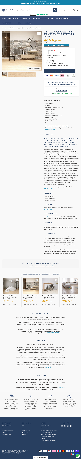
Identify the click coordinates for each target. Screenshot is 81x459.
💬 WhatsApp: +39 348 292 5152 (61, 93)
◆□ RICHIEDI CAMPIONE (56, 45)
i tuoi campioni (41, 457)
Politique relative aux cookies (48, 434)
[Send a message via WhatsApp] (77, 455)
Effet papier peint (26, 430)
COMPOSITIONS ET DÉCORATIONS (31, 18)
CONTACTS (28, 23)
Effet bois (24, 434)
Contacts (4, 428)
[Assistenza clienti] (11, 402)
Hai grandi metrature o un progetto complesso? (61, 83)
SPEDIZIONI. (48, 367)
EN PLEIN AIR (49, 18)
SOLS (3, 18)
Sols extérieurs (25, 428)
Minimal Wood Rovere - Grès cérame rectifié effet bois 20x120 (10, 297)
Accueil (4, 28)
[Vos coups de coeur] (74, 10)
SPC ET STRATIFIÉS (62, 18)
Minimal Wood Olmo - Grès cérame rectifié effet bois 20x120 (69, 297)
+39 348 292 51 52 (55, 3)
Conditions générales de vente (49, 430)
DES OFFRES (18, 23)
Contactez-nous (48, 217)
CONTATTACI (61, 387)
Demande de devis (6, 434)
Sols (23, 425)
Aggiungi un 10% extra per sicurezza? (56, 55)
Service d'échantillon (7, 430)
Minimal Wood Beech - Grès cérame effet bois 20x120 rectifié (50, 297)
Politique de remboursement (48, 440)
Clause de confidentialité (47, 432)
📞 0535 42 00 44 (61, 91)
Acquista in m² (50, 50)
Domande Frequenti (7, 425)
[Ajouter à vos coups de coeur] (39, 33)
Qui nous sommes (46, 425)
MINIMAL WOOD (50, 130)
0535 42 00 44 (30, 3)
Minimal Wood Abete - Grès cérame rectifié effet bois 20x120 (30, 297)
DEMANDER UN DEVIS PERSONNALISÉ (56, 126)
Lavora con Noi (45, 428)
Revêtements (25, 432)
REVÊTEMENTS (13, 18)
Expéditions (5, 432)
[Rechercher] (55, 10)
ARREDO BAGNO (7, 23)
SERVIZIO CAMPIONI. (53, 333)
